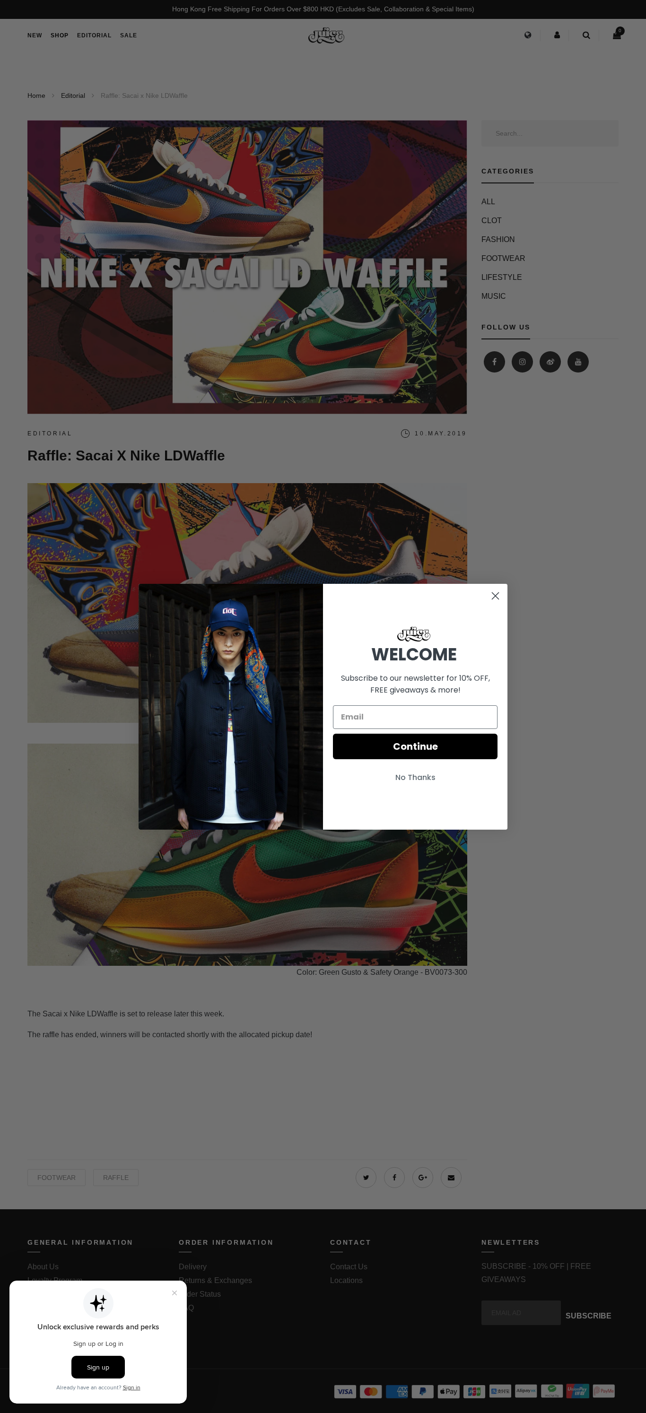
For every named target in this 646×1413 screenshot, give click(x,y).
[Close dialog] (495, 596)
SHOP (60, 35)
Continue (415, 746)
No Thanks (415, 777)
